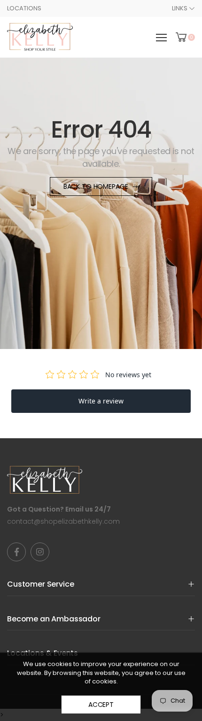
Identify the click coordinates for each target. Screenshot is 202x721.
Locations (24, 8)
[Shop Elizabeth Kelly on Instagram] (40, 552)
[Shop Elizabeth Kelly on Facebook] (16, 552)
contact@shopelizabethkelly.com (63, 521)
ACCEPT (101, 704)
